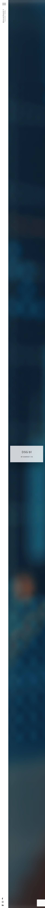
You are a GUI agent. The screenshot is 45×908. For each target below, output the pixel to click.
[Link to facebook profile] (2, 899)
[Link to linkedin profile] (3, 905)
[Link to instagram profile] (3, 902)
